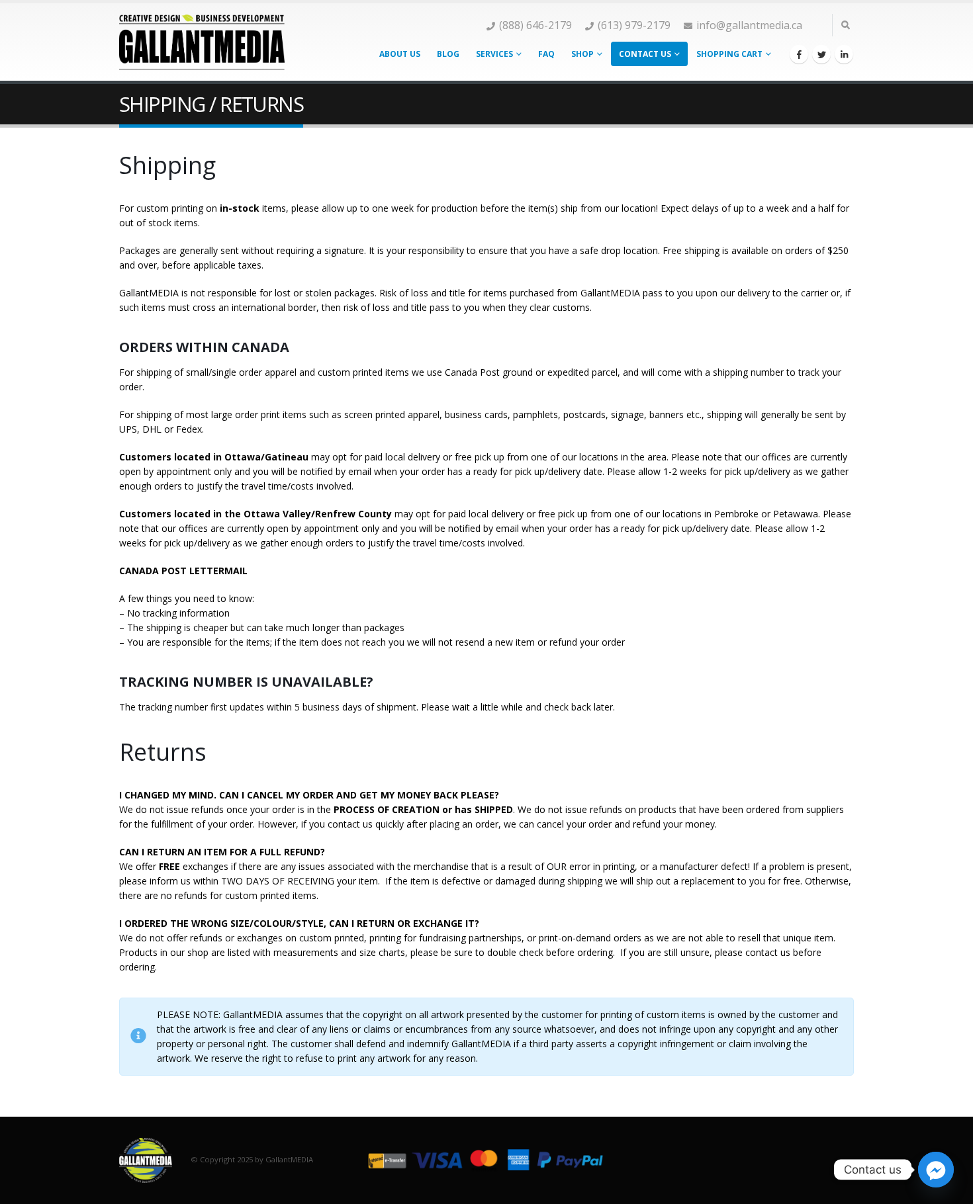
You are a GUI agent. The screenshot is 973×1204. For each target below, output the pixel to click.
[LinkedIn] (844, 54)
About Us (399, 54)
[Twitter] (821, 54)
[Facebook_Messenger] (936, 1169)
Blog (448, 54)
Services (494, 54)
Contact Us (645, 54)
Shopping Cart (729, 54)
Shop (582, 54)
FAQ (546, 54)
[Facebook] (799, 54)
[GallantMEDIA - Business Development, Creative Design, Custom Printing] (202, 42)
